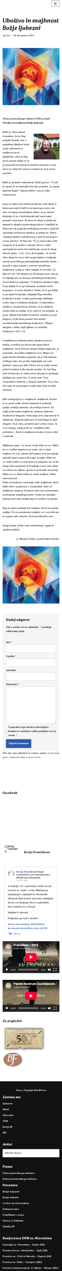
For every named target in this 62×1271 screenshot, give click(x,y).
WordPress (40, 1090)
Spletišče (11, 670)
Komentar (12, 685)
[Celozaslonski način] (55, 969)
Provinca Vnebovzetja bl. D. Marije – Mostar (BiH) (30, 1268)
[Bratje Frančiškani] (11, 849)
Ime (9, 642)
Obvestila (8, 1115)
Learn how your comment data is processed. (31, 755)
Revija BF (8, 1127)
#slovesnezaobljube (19, 924)
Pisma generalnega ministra (18, 1173)
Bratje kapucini (11, 1192)
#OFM (43, 928)
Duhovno (8, 1104)
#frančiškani (38, 924)
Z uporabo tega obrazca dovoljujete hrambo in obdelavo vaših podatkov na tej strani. (32, 731)
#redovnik (13, 928)
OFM (5, 1121)
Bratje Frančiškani (26, 872)
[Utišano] (49, 969)
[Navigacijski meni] (55, 4)
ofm (8, 36)
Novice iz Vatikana (13, 1221)
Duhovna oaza (11, 1209)
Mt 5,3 (20, 331)
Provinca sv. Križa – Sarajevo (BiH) (22, 1262)
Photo (17, 934)
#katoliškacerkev (30, 928)
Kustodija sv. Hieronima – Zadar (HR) (24, 1245)
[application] (31, 957)
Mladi (6, 1109)
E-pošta (11, 656)
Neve (19, 1090)
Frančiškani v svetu (13, 1215)
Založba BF (9, 1227)
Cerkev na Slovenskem (16, 1203)
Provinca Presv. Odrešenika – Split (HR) (25, 1251)
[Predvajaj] (7, 969)
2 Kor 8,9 (23, 253)
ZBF (5, 1133)
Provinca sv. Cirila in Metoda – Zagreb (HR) (27, 1256)
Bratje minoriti (10, 1197)
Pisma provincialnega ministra (20, 1179)
